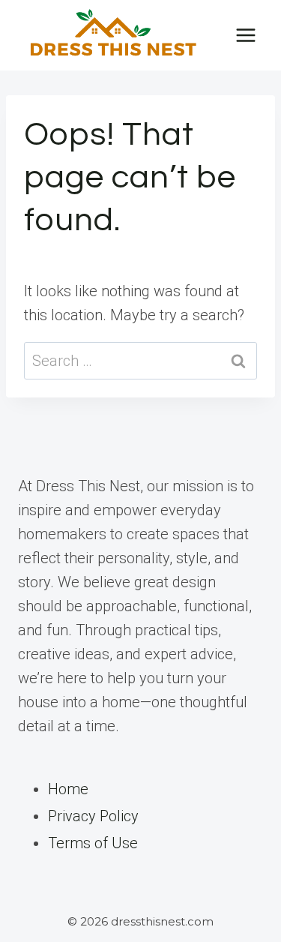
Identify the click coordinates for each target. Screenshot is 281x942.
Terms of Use (93, 843)
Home (68, 789)
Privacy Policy (93, 816)
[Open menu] (245, 35)
